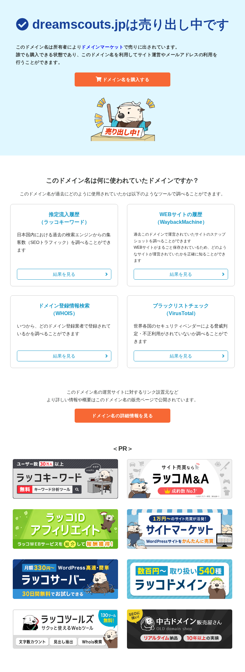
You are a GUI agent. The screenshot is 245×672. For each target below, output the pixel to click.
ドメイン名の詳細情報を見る (122, 415)
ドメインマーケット (102, 46)
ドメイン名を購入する (126, 79)
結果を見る (64, 274)
